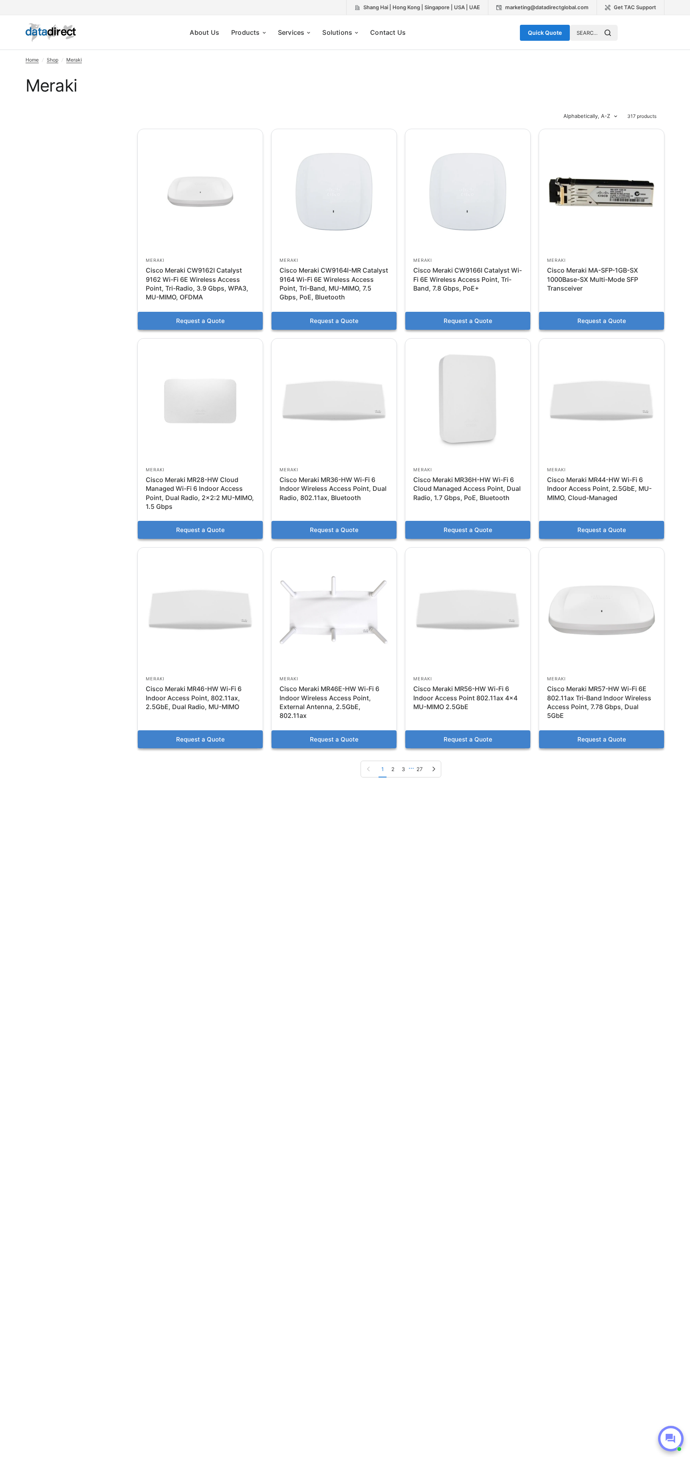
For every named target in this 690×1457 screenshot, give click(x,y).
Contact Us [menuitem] (388, 32)
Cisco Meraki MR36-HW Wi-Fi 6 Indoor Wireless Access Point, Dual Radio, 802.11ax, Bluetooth (333, 489)
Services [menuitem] (291, 32)
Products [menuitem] (245, 32)
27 (419, 769)
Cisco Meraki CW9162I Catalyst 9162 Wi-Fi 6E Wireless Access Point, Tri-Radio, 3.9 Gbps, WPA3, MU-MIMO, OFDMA (197, 283)
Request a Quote (200, 321)
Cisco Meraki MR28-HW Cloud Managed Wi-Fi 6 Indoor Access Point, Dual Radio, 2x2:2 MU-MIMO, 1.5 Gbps (200, 493)
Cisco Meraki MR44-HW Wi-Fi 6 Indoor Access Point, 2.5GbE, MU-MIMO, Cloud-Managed (599, 489)
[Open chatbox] (671, 1438)
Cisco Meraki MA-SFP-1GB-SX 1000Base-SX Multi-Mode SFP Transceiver (592, 279)
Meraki (74, 60)
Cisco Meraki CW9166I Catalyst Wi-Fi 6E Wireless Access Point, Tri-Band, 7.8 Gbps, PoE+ (467, 279)
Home (32, 60)
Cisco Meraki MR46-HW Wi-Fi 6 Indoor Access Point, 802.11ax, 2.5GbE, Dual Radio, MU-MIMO (194, 698)
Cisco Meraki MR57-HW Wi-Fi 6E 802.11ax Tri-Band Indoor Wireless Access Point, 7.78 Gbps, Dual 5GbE (599, 702)
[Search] (608, 33)
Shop (52, 60)
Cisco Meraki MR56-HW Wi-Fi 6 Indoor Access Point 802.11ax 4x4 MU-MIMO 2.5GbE (465, 698)
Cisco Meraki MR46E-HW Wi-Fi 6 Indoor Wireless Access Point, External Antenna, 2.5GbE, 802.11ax (329, 702)
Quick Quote (545, 32)
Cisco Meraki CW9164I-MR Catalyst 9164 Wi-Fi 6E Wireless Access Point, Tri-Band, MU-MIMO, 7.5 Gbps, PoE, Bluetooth (334, 283)
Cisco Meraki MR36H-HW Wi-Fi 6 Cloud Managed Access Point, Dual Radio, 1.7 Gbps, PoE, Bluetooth (467, 489)
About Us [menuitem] (204, 32)
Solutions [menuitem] (337, 32)
